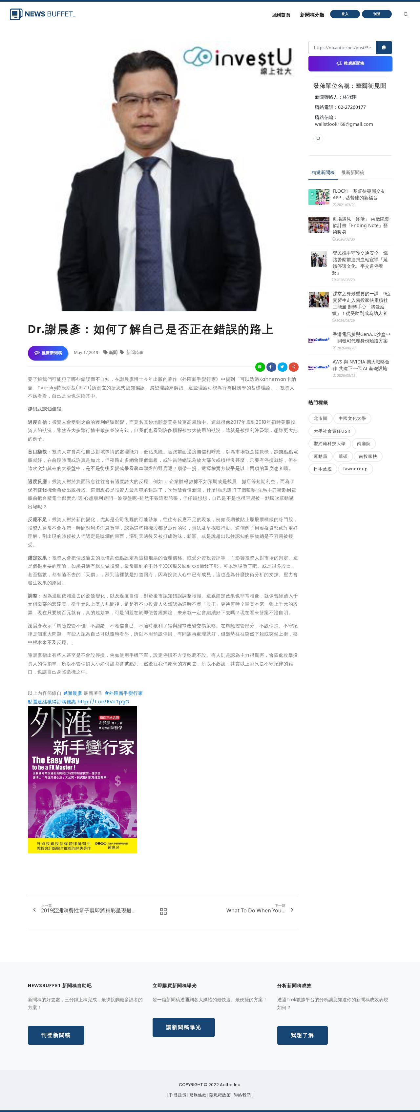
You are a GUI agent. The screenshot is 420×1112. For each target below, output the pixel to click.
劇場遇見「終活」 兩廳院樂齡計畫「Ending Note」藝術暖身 (361, 225)
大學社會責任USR (332, 431)
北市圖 (320, 418)
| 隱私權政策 (219, 1095)
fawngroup (355, 469)
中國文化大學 (352, 418)
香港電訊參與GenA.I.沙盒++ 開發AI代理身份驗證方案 (362, 337)
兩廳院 (364, 443)
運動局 (320, 456)
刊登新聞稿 (56, 1035)
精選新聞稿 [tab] (323, 172)
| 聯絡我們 (242, 1095)
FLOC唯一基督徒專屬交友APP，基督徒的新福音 (359, 194)
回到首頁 (280, 14)
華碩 (343, 456)
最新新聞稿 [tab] (352, 172)
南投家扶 (368, 456)
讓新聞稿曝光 (183, 1027)
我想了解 (302, 1035)
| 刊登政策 (177, 1095)
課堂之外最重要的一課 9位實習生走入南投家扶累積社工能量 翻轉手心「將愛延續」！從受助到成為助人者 (361, 303)
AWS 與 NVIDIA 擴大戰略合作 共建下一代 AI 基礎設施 (361, 365)
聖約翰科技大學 (330, 443)
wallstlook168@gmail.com (344, 124)
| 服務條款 (197, 1095)
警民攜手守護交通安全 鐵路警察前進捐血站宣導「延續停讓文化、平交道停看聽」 (360, 263)
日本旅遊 (323, 469)
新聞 (113, 352)
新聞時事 (134, 352)
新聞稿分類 (312, 14)
